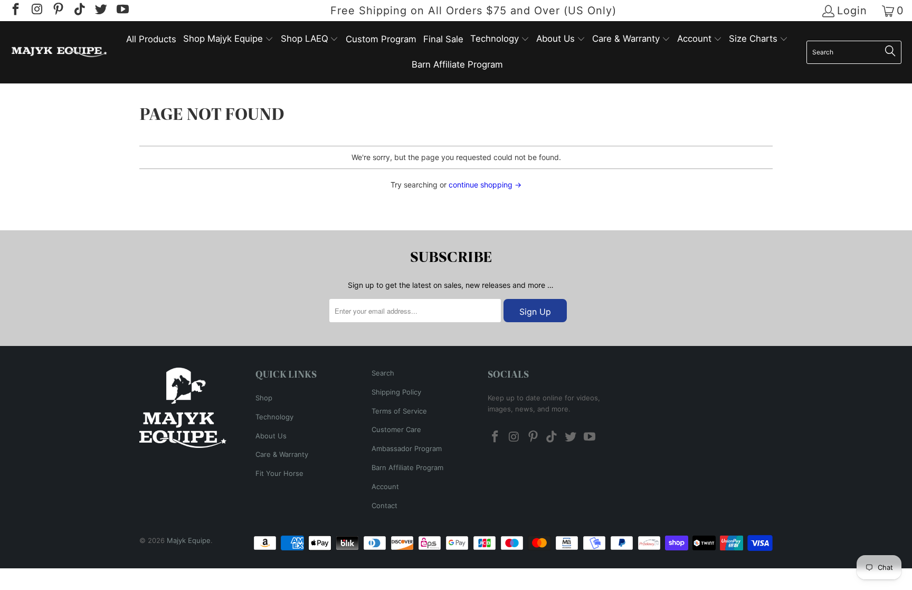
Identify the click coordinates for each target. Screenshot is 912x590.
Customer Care (396, 429)
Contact (384, 505)
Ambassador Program (407, 448)
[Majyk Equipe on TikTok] (79, 10)
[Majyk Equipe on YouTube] (121, 10)
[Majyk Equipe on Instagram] (36, 10)
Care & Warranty (281, 454)
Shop (263, 398)
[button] (228, 39)
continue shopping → (485, 184)
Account (385, 486)
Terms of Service (399, 411)
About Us (271, 436)
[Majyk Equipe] (59, 52)
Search (383, 373)
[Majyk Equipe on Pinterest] (57, 10)
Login (852, 11)
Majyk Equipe (189, 540)
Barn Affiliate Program (407, 467)
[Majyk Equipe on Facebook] (15, 10)
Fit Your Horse (279, 473)
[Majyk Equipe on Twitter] (100, 10)
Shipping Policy (396, 392)
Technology (274, 417)
